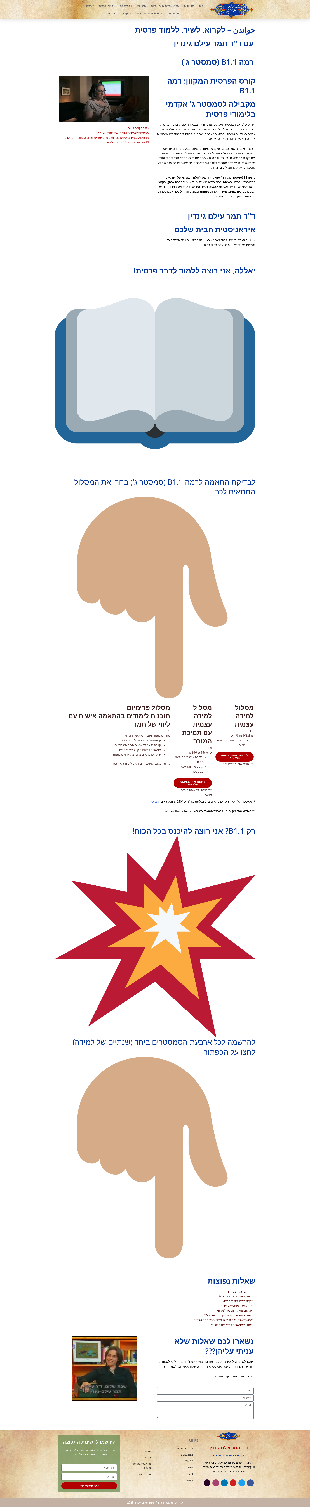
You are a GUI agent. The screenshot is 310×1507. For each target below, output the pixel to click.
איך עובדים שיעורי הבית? (238, 1301)
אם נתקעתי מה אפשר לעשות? (235, 1311)
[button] (69, 9)
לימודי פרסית (106, 6)
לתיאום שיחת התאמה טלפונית (234, 757)
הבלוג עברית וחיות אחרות (165, 6)
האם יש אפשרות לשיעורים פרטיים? (231, 1325)
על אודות (189, 6)
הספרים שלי (125, 6)
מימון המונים (174, 13)
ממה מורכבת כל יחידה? (238, 1292)
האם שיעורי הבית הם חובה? (236, 1296)
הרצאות (141, 6)
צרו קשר (111, 13)
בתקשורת (126, 13)
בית (201, 6)
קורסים (90, 6)
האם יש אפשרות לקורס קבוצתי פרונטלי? (228, 1315)
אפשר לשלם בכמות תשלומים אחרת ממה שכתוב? (223, 1320)
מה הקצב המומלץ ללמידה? (236, 1306)
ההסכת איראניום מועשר (149, 13)
